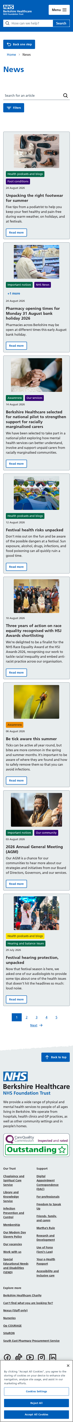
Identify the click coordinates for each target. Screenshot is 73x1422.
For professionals (47, 1196)
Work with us (12, 1252)
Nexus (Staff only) (15, 1310)
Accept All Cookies (36, 1414)
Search (61, 23)
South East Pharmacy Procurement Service (31, 1341)
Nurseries (9, 1318)
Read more (18, 233)
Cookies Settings (36, 1391)
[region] (36, 1391)
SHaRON (9, 1333)
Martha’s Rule (45, 1228)
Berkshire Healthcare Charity (22, 1295)
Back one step (22, 44)
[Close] (68, 1365)
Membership (11, 1225)
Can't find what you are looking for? (28, 1303)
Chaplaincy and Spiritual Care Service (13, 1180)
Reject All (36, 1403)
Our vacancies (12, 1244)
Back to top (59, 1057)
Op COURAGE (12, 1325)
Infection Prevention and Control (13, 1213)
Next (33, 1025)
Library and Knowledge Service (11, 1196)
